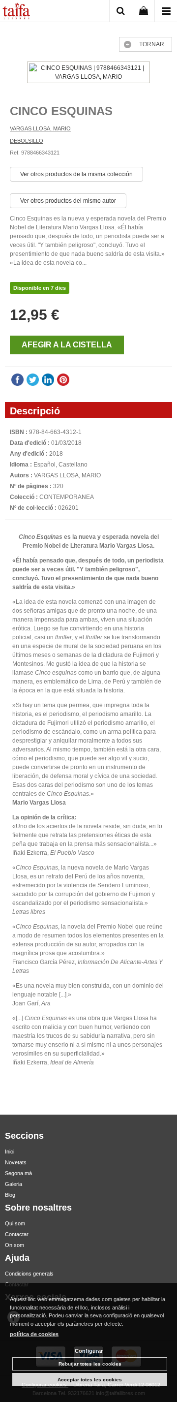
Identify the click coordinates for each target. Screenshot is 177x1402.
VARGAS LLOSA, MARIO (40, 128)
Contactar (17, 1234)
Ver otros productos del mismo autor (68, 200)
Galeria (13, 1184)
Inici (9, 1151)
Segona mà (18, 1173)
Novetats (16, 1162)
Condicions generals (29, 1274)
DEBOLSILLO (26, 141)
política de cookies (34, 1334)
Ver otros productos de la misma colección (76, 174)
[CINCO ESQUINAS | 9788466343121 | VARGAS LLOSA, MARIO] (88, 74)
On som (14, 1245)
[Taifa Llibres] (16, 12)
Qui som (15, 1223)
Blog (10, 1195)
